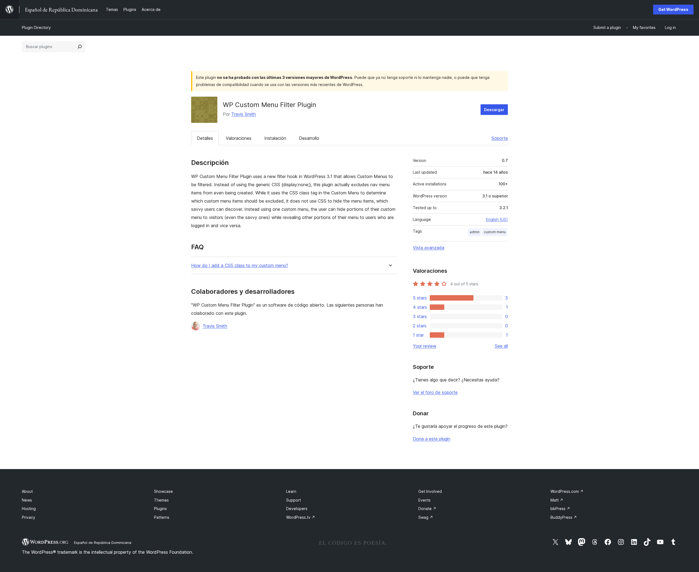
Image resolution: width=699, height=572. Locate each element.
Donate (427, 508)
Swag (425, 517)
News (27, 500)
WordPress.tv (300, 517)
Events (424, 500)
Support (293, 500)
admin (474, 232)
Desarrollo (309, 138)
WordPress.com (567, 491)
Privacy (28, 517)
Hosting (29, 508)
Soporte (499, 138)
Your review (424, 346)
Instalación (275, 138)
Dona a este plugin (431, 438)
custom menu (495, 232)
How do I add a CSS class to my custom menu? (239, 265)
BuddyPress (563, 517)
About (27, 491)
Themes (161, 500)
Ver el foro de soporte (435, 392)
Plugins (160, 508)
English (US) (497, 219)
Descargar (494, 109)
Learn (291, 491)
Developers (296, 508)
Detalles (205, 138)
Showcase (163, 491)
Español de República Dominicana (102, 542)
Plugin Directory (36, 27)
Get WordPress (673, 9)
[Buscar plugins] (79, 46)
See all (501, 346)
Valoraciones (238, 138)
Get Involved (430, 491)
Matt (556, 500)
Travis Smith (243, 114)
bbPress (560, 508)
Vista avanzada (428, 247)
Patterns (161, 517)
